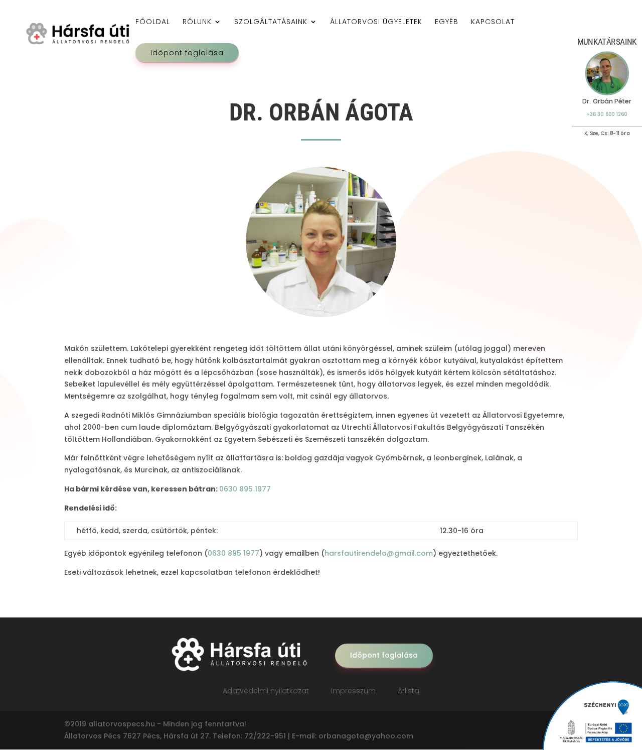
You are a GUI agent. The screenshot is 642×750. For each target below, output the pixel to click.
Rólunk (197, 22)
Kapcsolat (493, 22)
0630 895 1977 (245, 489)
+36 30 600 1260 (606, 113)
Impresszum (353, 691)
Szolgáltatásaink (270, 22)
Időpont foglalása (187, 53)
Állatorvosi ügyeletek (376, 22)
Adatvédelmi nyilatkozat (266, 691)
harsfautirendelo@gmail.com (379, 553)
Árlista (408, 691)
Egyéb (446, 22)
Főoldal (152, 22)
